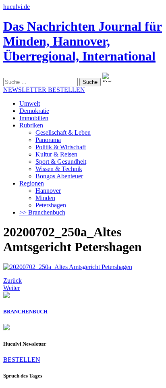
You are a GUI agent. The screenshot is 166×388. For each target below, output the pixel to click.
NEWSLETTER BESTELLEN (44, 89)
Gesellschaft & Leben (63, 132)
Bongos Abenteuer (59, 176)
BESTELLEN (21, 359)
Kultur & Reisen (56, 154)
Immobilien (33, 118)
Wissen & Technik (58, 168)
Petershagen (50, 205)
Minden (45, 197)
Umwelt (29, 103)
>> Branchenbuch (42, 212)
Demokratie (34, 110)
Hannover (48, 190)
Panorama (48, 139)
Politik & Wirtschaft (60, 147)
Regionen (31, 183)
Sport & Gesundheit (60, 161)
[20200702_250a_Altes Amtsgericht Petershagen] (67, 266)
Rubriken (31, 125)
